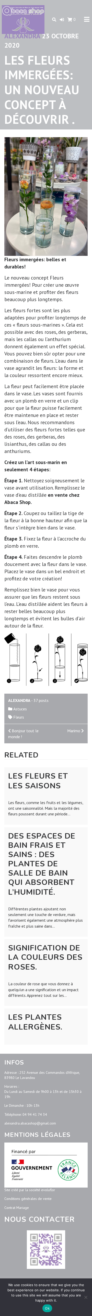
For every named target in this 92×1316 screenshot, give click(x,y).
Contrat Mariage (16, 1207)
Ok (47, 1308)
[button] (62, 19)
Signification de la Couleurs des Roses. (45, 957)
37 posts (41, 700)
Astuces (20, 708)
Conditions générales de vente (28, 1198)
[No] (85, 1297)
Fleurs (18, 717)
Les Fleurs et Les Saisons (38, 781)
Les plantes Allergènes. (35, 1022)
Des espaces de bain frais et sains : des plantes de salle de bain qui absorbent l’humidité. (41, 864)
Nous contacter (39, 1219)
